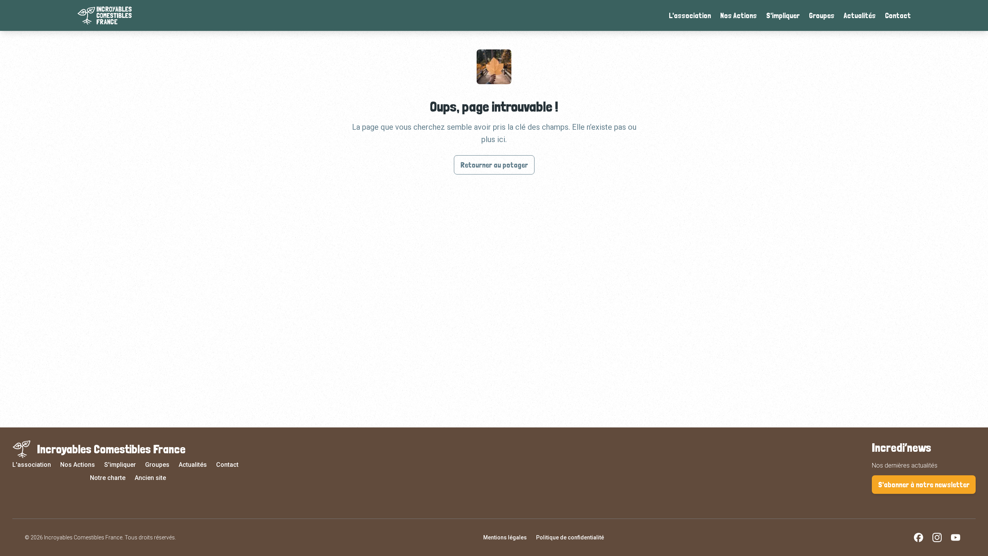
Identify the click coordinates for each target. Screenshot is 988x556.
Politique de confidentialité (570, 537)
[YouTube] (955, 537)
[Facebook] (918, 537)
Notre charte (107, 477)
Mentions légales (505, 537)
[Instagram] (937, 537)
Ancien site (150, 477)
